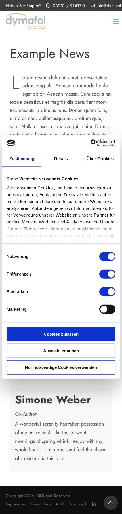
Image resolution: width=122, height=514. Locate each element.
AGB (60, 504)
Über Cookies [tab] (100, 158)
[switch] (107, 274)
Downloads (78, 504)
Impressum (15, 504)
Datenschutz (40, 504)
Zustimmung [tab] (22, 158)
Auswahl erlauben (61, 350)
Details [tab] (61, 158)
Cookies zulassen (61, 334)
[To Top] (110, 502)
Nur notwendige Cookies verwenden (61, 367)
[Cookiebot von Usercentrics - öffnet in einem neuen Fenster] (90, 143)
